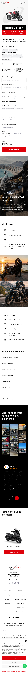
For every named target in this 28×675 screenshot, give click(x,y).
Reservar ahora (14, 150)
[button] (25, 641)
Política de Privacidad (15, 671)
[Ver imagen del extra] (12, 133)
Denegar (14, 662)
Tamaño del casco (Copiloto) (9, 124)
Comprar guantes (6, 133)
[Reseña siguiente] (17, 498)
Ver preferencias (14, 666)
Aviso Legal (23, 671)
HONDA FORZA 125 (14, 547)
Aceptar (14, 658)
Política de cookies (6, 671)
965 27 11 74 (14, 579)
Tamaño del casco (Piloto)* (9, 117)
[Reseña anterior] (11, 498)
